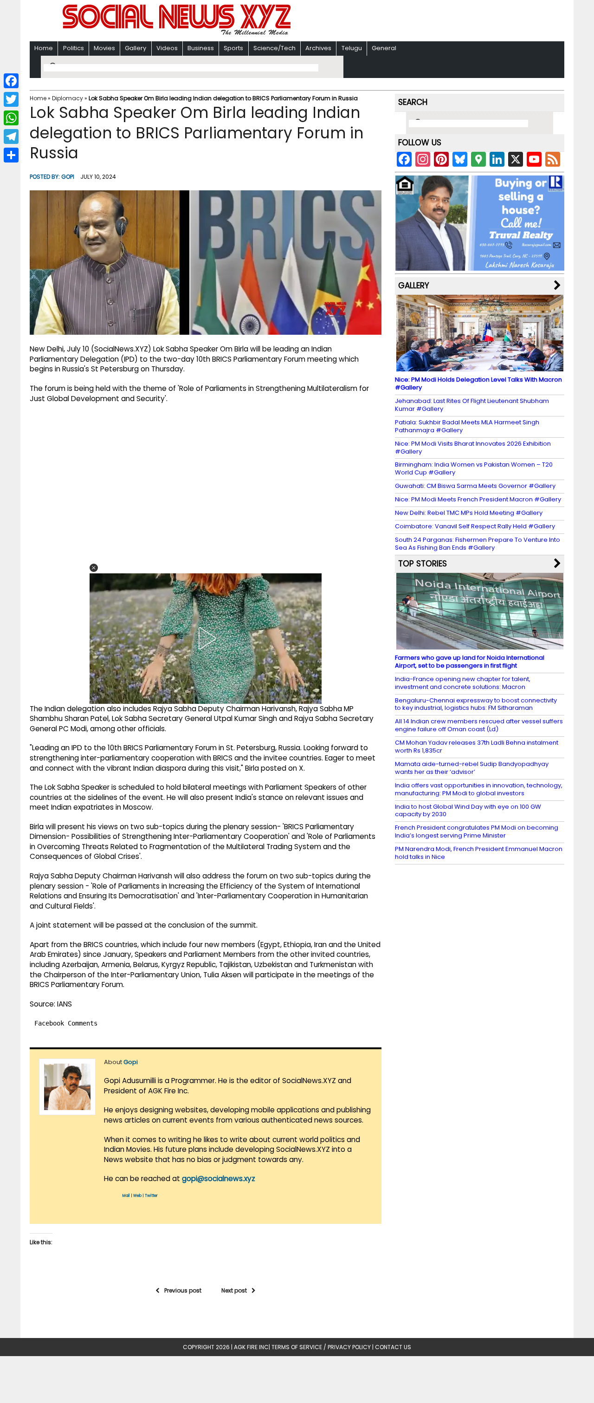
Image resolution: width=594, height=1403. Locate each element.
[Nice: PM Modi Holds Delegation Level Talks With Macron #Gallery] (479, 367)
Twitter (151, 1195)
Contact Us (393, 1347)
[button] (94, 568)
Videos (167, 48)
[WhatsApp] (11, 118)
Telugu (352, 48)
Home (43, 48)
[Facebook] (11, 80)
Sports (233, 48)
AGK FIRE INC (251, 1347)
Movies (104, 48)
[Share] (11, 155)
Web (137, 1195)
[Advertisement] (417, 21)
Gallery (135, 48)
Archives (318, 48)
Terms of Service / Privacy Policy (321, 1347)
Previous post (182, 1290)
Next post (234, 1290)
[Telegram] (11, 136)
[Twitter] (11, 99)
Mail (126, 1195)
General (384, 48)
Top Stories (422, 563)
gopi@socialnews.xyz (218, 1178)
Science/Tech (274, 48)
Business (200, 48)
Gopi (67, 177)
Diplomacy (67, 98)
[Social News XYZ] (177, 33)
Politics (73, 48)
